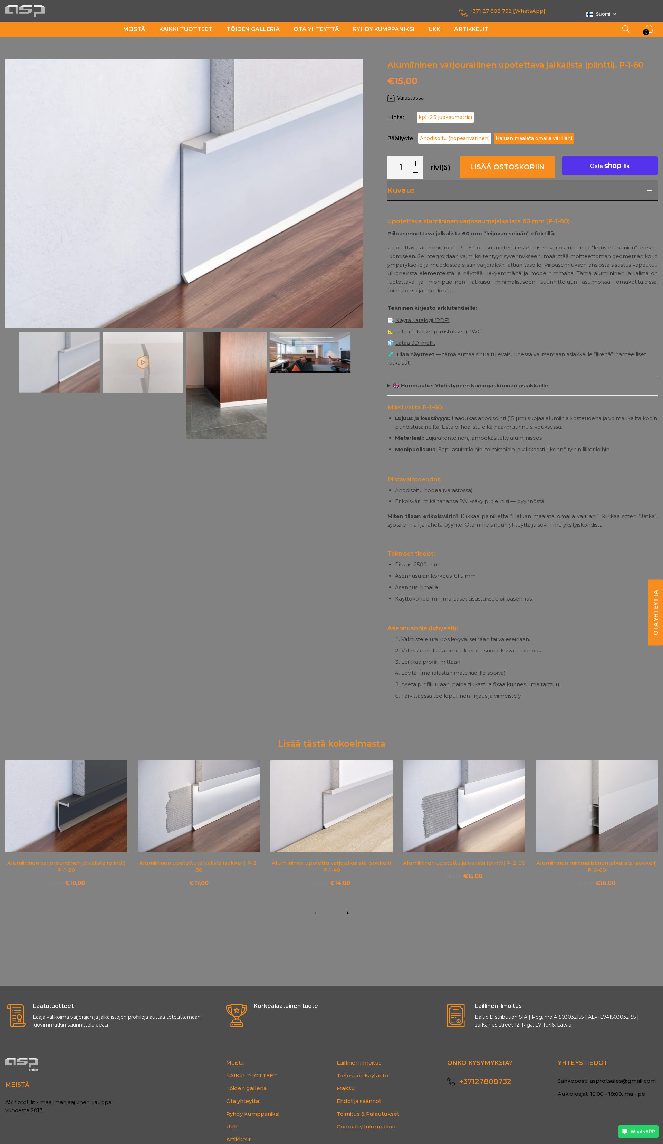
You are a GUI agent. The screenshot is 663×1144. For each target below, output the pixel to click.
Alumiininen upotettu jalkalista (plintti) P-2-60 (464, 862)
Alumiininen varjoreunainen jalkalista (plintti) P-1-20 (66, 866)
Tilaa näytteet (414, 354)
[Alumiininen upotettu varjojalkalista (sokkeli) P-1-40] (331, 806)
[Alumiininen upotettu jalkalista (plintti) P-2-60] (464, 806)
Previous (17, 193)
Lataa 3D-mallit (415, 343)
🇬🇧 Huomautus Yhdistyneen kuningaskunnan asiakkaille (470, 385)
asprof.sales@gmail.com (623, 1081)
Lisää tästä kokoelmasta (331, 743)
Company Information (366, 1126)
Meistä (235, 1062)
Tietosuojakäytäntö (362, 1075)
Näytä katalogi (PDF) (422, 320)
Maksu (346, 1088)
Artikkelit (238, 1139)
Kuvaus (401, 190)
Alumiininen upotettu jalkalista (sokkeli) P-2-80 (199, 866)
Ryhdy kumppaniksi (252, 1113)
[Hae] (627, 29)
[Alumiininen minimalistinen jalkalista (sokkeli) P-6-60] (597, 806)
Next (351, 193)
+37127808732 (485, 1081)
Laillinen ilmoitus (359, 1062)
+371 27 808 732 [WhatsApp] (507, 11)
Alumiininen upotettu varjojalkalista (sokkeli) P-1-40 (331, 866)
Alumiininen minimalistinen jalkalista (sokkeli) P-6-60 (596, 866)
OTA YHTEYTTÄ (656, 612)
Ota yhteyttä (242, 1101)
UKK (232, 1126)
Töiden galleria (246, 1088)
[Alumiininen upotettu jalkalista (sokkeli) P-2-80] (199, 806)
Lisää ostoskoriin (507, 167)
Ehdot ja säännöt (359, 1101)
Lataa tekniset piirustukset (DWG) (439, 331)
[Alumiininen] (59, 362)
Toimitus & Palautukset (368, 1113)
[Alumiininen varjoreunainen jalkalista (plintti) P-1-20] (66, 806)
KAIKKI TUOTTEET (251, 1075)
